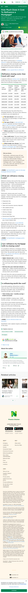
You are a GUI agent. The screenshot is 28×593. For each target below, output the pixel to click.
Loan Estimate (19, 222)
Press (4, 460)
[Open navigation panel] (2, 2)
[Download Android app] (18, 428)
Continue (13, 590)
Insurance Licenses (13, 514)
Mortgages (4, 334)
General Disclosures (15, 541)
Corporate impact (7, 449)
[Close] (26, 580)
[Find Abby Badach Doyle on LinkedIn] (13, 357)
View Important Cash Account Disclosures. (13, 547)
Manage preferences (14, 586)
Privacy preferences (8, 482)
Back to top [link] (6, 344)
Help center (18, 443)
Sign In (18, 2)
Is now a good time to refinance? (15, 70)
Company (5, 443)
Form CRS (12, 539)
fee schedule (21, 541)
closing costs (15, 79)
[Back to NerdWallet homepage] (2, 6)
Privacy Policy (6, 540)
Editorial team (6, 458)
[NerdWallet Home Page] (5, 2)
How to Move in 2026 (7, 331)
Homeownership (19, 331)
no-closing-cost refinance (12, 253)
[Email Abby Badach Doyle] (10, 357)
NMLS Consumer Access (8, 505)
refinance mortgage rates (9, 146)
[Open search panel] (12, 2)
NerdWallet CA (15, 577)
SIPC (12, 537)
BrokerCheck (11, 542)
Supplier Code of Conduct (7, 474)
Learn (6, 6)
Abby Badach (14, 354)
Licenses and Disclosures (19, 505)
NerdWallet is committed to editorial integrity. (12, 48)
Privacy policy (6, 476)
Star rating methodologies (6, 455)
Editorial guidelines (8, 453)
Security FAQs (18, 445)
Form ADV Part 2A (18, 539)
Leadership (5, 445)
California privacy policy (7, 479)
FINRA (9, 537)
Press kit (5, 462)
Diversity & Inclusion (8, 451)
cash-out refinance (11, 125)
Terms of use (6, 471)
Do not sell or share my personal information (8, 486)
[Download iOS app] (9, 428)
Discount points (6, 218)
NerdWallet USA (15, 574)
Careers (5, 447)
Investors (5, 464)
